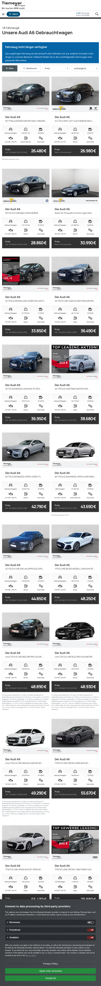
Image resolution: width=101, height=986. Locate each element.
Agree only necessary (50, 971)
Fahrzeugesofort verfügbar (83, 14)
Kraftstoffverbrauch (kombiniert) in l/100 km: (16, 697)
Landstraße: (21, 699)
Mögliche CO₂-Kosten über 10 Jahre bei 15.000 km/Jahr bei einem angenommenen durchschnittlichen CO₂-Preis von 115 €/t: (25, 705)
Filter (11, 68)
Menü (15, 14)
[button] (56, 68)
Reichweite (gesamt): (8, 159)
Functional (14, 930)
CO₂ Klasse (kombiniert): (34, 695)
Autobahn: (37, 699)
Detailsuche (31, 68)
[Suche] (97, 14)
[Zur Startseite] (3, 14)
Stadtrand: (5, 699)
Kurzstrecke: (37, 697)
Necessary (14, 922)
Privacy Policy (50, 963)
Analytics (14, 937)
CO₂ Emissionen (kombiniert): (11, 695)
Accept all (50, 978)
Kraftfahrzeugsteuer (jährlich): (11, 701)
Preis (16, 150)
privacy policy (31, 955)
